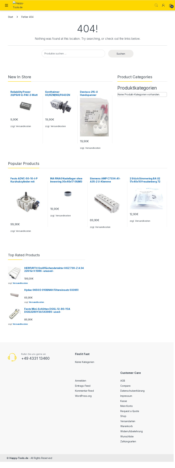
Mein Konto (126, 405)
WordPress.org (83, 395)
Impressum (126, 395)
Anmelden (80, 380)
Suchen (121, 53)
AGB (122, 380)
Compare (125, 385)
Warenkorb (126, 426)
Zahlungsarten (128, 441)
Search (156, 5)
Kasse (123, 401)
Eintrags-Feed (82, 385)
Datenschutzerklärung (132, 390)
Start (10, 16)
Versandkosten (23, 126)
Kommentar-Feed (84, 390)
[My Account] (163, 5)
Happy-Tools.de (18, 458)
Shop (123, 416)
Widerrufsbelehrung (131, 431)
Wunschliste (126, 436)
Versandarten (127, 421)
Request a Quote (129, 411)
